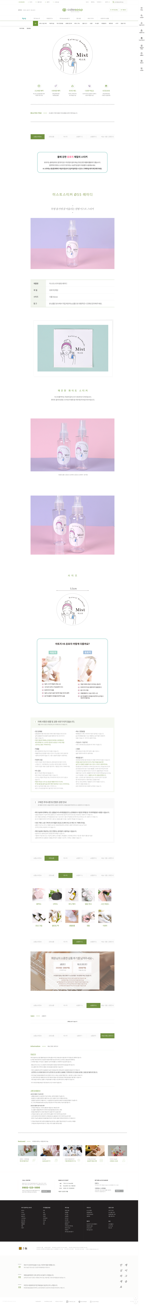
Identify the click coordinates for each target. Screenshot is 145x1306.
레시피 (65, 136)
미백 (44, 1210)
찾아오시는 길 (67, 1228)
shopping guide (48, 1301)
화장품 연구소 (50, 18)
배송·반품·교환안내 (107, 136)
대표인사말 (67, 1210)
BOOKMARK (21, 2)
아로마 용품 (21, 28)
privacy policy (59, 1301)
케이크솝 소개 (37, 18)
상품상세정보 (37, 136)
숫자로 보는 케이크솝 (69, 1226)
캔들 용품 (29, 28)
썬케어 (44, 1214)
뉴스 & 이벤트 (89, 1210)
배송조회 (119, 1191)
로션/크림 (23, 1220)
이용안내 (66, 1229)
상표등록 (66, 1216)
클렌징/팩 (23, 1222)
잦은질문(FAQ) (89, 1212)
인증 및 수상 (67, 1222)
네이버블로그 (110, 1224)
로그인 (87, 2)
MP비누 (22, 1210)
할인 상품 (79, 18)
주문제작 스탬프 (90, 1226)
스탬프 (91, 23)
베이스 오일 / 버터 (43, 23)
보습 (44, 1212)
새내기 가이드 (91, 18)
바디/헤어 (23, 1214)
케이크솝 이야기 (90, 1230)
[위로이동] (135, 1298)
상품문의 (93, 136)
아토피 (44, 1216)
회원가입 (92, 2)
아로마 (22, 1228)
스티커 (116, 23)
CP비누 (22, 1212)
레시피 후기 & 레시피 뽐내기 (92, 1224)
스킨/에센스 (23, 1218)
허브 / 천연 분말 (60, 23)
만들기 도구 (84, 23)
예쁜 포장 (111, 23)
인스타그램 (110, 1226)
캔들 (22, 1226)
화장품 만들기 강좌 (111, 1214)
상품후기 (79, 136)
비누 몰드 (97, 23)
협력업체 (66, 1224)
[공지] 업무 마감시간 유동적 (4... (29, 10)
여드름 (44, 1220)
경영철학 (66, 1212)
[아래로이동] (135, 1302)
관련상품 (51, 136)
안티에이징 (45, 1218)
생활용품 (23, 1224)
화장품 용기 (104, 23)
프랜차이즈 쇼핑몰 (105, 18)
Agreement (38, 1301)
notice (20, 10)
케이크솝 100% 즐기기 (65, 18)
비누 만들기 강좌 (111, 1212)
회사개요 (66, 1214)
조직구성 (66, 1218)
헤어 (44, 1224)
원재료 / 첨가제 (69, 23)
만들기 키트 (123, 23)
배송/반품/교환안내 (107, 1036)
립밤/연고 (23, 1216)
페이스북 (110, 1228)
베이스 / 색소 (77, 23)
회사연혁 (66, 1220)
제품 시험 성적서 (111, 1216)
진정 (44, 1222)
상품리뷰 (88, 1216)
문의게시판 (46, 1191)
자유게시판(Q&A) (90, 1214)
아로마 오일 (51, 23)
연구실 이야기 (89, 1228)
